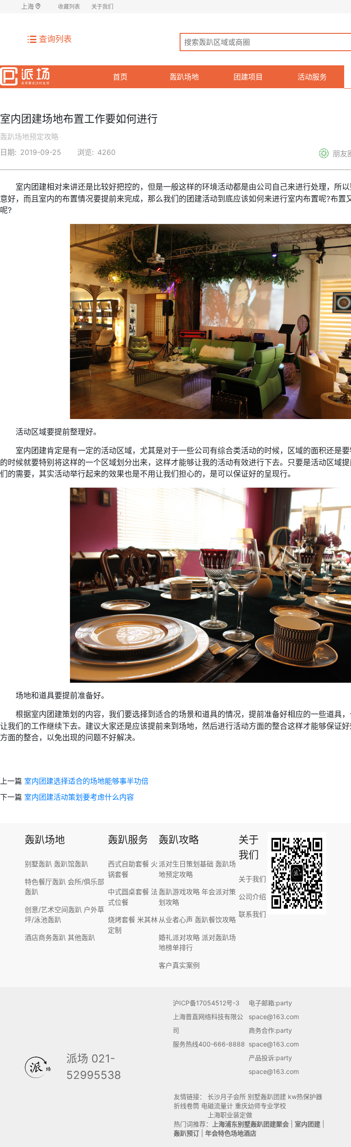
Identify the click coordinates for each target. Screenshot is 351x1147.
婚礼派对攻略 (179, 937)
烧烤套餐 (121, 919)
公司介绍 (252, 896)
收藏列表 (69, 6)
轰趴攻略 (179, 839)
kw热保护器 (305, 1096)
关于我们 (102, 6)
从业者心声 (176, 919)
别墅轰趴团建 (267, 1096)
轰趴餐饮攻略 (215, 919)
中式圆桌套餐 (128, 891)
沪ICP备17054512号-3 (206, 1003)
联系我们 (252, 914)
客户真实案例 (179, 965)
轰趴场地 (184, 76)
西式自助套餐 (128, 864)
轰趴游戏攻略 (179, 891)
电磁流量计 (217, 1106)
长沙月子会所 (226, 1096)
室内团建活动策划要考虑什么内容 (79, 797)
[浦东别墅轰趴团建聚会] (24, 75)
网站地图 (316, 1009)
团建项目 (248, 76)
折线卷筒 (186, 1106)
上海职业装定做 (229, 1115)
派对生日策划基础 (186, 864)
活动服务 (312, 76)
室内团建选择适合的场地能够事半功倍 (86, 781)
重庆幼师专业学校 (260, 1106)
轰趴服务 (128, 839)
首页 (120, 76)
